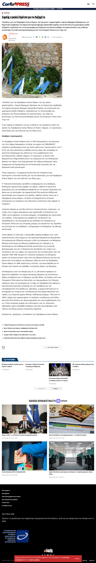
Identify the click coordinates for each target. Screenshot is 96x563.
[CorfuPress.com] (16, 4)
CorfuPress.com (13, 33)
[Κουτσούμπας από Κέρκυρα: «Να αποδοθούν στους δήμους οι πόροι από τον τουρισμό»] (60, 369)
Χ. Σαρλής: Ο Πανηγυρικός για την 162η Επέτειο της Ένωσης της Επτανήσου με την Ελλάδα (24, 325)
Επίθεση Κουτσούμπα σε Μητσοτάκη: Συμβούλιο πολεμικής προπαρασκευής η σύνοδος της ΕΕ (24, 338)
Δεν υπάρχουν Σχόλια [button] (53, 347)
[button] (77, 559)
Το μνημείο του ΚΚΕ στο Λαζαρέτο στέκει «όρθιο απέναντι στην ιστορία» (20, 335)
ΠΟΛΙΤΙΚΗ (7, 13)
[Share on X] (36, 37)
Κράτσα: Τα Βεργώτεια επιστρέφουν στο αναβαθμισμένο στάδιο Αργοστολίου (20, 328)
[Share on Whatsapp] (39, 37)
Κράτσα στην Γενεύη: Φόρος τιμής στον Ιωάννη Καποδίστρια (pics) (18, 331)
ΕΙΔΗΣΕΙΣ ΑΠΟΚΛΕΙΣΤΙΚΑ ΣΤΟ (42, 401)
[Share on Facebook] (33, 37)
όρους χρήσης (34, 560)
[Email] (42, 37)
